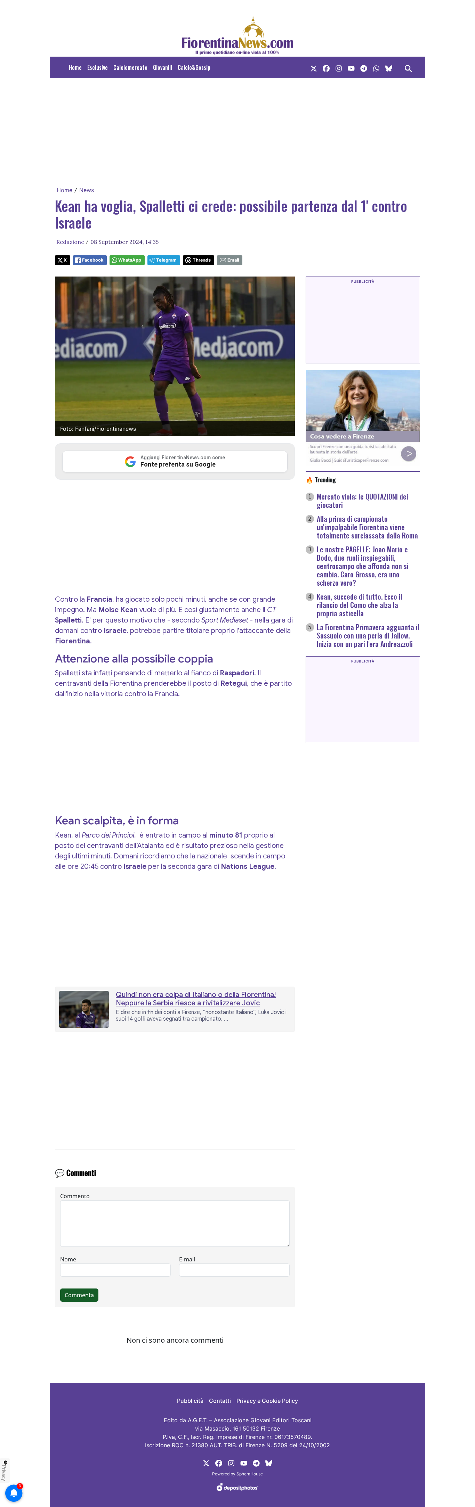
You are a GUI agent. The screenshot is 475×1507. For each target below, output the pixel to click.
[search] (408, 67)
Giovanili (162, 67)
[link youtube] (351, 67)
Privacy (4, 1473)
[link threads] (389, 67)
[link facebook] (326, 67)
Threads (202, 260)
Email (233, 260)
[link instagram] (338, 67)
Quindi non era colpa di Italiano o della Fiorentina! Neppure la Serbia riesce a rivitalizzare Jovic (196, 999)
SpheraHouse (249, 1473)
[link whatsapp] (376, 67)
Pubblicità (190, 1400)
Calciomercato (130, 67)
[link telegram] (363, 67)
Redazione (70, 241)
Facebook (92, 260)
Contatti (220, 1400)
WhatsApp (129, 260)
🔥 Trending (321, 479)
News (86, 190)
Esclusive (97, 67)
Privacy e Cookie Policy (267, 1400)
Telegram (166, 260)
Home (75, 67)
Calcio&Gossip (194, 67)
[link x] (313, 67)
